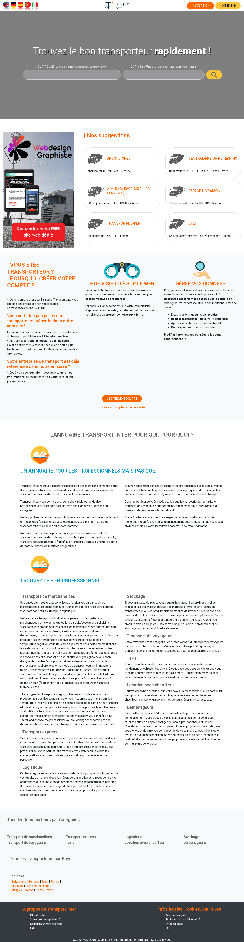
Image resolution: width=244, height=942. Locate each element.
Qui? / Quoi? (46, 66)
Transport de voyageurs (26, 842)
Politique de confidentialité (183, 919)
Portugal (15, 890)
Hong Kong (16, 886)
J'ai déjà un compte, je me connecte (122, 407)
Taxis (70, 842)
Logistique (133, 837)
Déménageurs (195, 842)
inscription (200, 5)
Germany (33, 881)
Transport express (81, 837)
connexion (228, 5)
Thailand (28, 890)
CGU (168, 928)
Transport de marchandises (29, 837)
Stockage (191, 837)
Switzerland (18, 881)
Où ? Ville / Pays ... (143, 66)
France (55, 881)
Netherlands (41, 886)
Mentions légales (177, 915)
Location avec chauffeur (145, 842)
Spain (45, 881)
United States (44, 890)
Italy (28, 886)
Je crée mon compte (122, 398)
